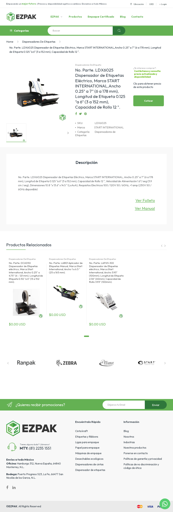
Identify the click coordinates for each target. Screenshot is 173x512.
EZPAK (12, 506)
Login (164, 4)
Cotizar (148, 100)
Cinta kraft (81, 431)
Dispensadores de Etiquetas (38, 41)
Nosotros (128, 436)
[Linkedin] (14, 487)
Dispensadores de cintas (89, 464)
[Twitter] (80, 113)
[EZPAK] (21, 16)
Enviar (155, 405)
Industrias (129, 442)
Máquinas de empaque (88, 453)
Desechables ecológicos (89, 458)
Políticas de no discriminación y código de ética (141, 466)
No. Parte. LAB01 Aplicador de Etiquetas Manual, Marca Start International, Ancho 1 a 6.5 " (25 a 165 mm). (66, 267)
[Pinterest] (85, 113)
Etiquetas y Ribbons (86, 436)
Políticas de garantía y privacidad (142, 458)
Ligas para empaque (87, 442)
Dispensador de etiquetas (90, 470)
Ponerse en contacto (135, 453)
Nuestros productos (134, 447)
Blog (126, 431)
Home (9, 41)
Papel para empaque (87, 447)
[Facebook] (76, 113)
